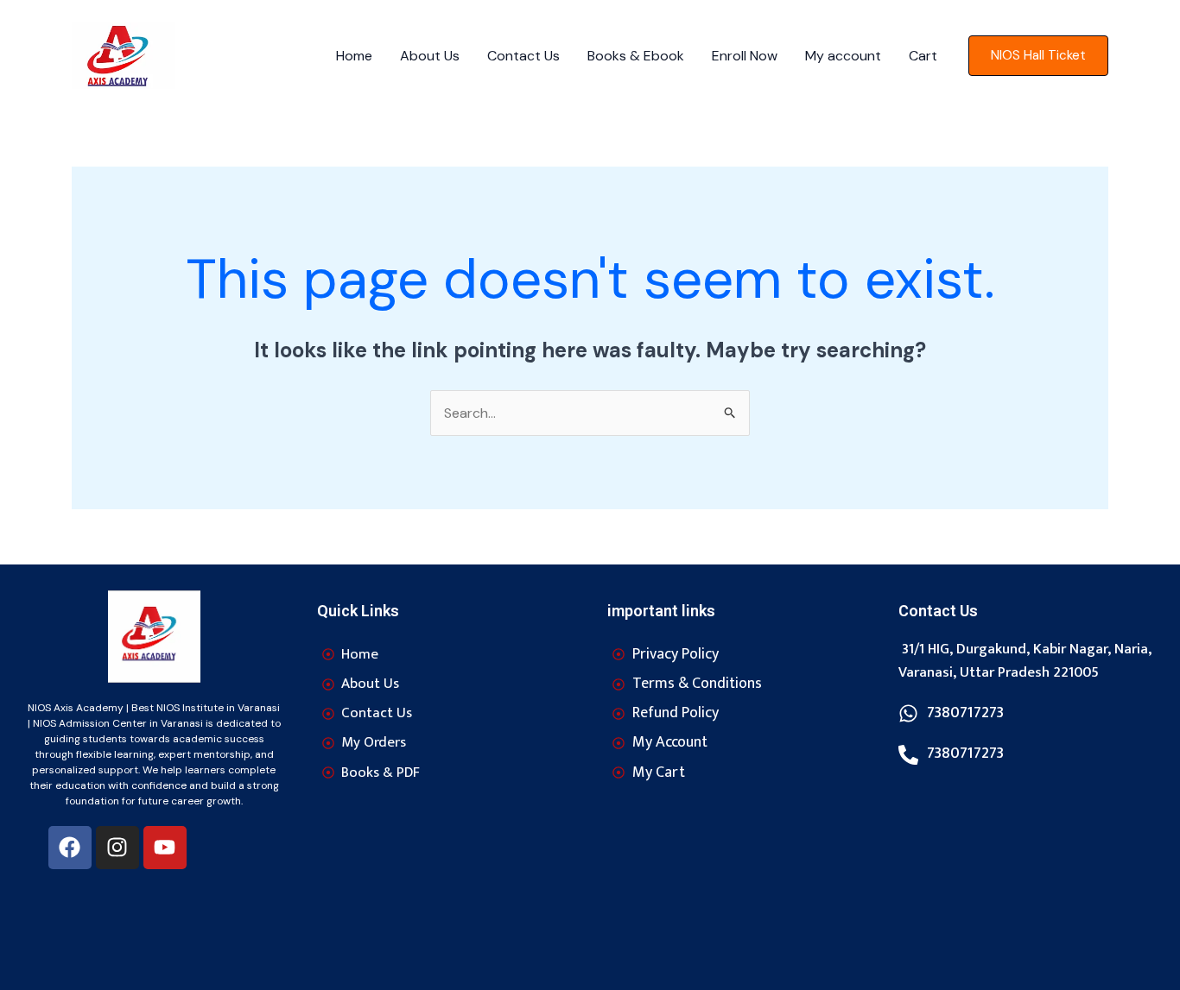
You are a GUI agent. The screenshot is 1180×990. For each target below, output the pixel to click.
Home (354, 56)
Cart (923, 56)
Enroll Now (744, 56)
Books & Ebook (635, 56)
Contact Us (523, 56)
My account (843, 56)
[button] (1038, 55)
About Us (430, 56)
